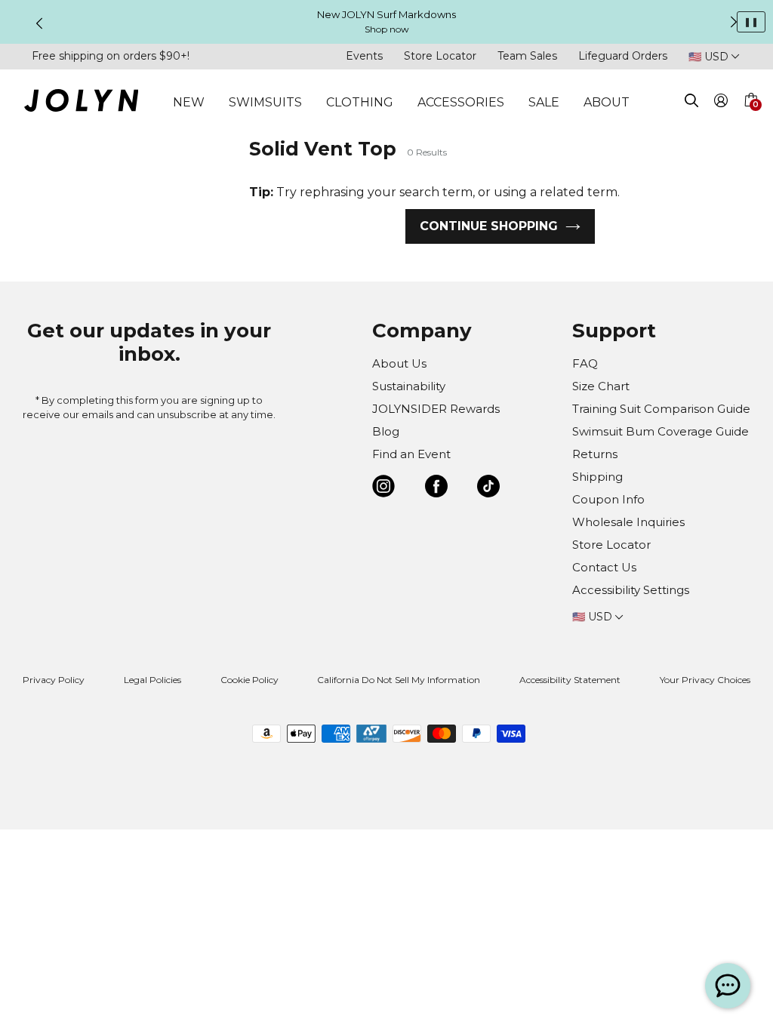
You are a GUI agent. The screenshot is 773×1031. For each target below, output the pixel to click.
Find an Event (411, 454)
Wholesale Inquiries (628, 522)
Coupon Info (608, 499)
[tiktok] (488, 489)
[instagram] (383, 489)
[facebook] (436, 489)
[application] (728, 986)
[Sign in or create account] (721, 103)
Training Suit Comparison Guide (661, 409)
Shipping (597, 476)
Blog (385, 431)
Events (364, 56)
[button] (750, 118)
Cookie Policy (249, 679)
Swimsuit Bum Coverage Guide (660, 431)
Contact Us (604, 567)
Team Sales (527, 56)
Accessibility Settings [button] (630, 590)
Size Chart (601, 386)
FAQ (585, 363)
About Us (399, 363)
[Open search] (691, 103)
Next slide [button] (734, 22)
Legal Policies (152, 679)
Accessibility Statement (570, 679)
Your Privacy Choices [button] (705, 679)
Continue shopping (489, 226)
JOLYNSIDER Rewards (436, 409)
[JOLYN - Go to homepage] (81, 103)
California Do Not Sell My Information (398, 679)
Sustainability (408, 386)
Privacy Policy (54, 679)
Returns (594, 454)
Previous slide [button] (39, 23)
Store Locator (440, 56)
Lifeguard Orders (622, 56)
